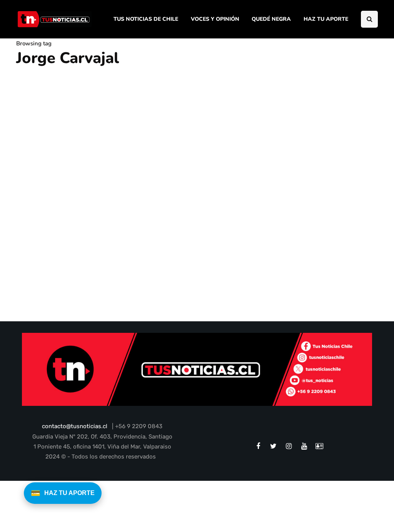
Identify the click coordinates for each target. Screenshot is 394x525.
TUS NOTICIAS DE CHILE (146, 19)
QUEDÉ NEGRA (271, 19)
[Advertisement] (327, 169)
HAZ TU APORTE (326, 19)
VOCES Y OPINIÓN (215, 19)
